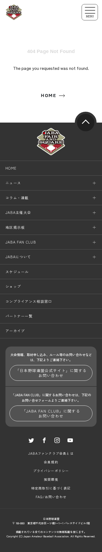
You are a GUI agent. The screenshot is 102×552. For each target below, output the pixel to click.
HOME (48, 95)
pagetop (86, 122)
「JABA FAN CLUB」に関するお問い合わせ (51, 413)
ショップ (13, 286)
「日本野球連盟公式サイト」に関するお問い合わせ (51, 373)
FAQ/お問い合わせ (51, 496)
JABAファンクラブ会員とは (51, 453)
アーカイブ (15, 330)
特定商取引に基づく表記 (51, 488)
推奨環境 (51, 479)
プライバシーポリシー (51, 470)
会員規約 (51, 462)
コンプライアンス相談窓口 (28, 301)
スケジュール (17, 271)
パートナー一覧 (19, 316)
